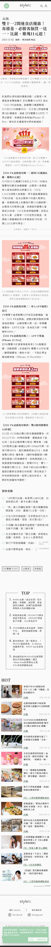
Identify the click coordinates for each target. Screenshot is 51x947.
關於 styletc (15, 910)
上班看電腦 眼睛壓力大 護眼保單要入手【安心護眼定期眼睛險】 (36, 839)
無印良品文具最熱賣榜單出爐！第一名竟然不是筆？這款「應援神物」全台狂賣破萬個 (36, 823)
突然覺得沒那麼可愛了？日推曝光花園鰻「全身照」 (37, 738)
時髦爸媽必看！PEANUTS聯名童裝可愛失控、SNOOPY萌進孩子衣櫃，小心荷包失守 (28, 618)
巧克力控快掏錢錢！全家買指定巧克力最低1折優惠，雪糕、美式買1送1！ (27, 517)
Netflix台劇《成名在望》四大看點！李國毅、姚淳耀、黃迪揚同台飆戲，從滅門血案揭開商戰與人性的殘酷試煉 (27, 603)
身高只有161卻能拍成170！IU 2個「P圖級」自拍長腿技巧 (36, 689)
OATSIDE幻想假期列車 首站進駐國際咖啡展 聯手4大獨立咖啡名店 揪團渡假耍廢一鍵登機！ (36, 722)
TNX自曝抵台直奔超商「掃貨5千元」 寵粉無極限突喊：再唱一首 (28, 631)
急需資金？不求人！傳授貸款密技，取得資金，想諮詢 (36, 856)
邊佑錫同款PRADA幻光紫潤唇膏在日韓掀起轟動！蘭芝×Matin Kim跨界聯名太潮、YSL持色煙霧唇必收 (28, 660)
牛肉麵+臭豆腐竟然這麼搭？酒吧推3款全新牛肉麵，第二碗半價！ (27, 526)
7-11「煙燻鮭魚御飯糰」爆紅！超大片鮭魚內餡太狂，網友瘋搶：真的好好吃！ (36, 773)
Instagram (37, 914)
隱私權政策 (9, 932)
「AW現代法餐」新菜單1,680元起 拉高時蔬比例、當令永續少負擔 (27, 499)
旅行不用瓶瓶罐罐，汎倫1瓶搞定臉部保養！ (36, 788)
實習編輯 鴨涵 (28, 39)
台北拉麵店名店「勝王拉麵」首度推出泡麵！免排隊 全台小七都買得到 (27, 535)
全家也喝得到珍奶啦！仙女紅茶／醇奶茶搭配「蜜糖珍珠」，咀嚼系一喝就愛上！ (36, 756)
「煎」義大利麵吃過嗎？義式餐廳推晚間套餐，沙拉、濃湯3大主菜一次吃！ (27, 508)
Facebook (17, 914)
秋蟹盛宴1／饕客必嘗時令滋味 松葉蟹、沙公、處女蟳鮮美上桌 (36, 806)
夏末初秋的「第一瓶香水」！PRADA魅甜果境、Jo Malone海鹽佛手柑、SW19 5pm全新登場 (28, 645)
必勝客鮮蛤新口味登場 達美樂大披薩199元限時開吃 (37, 706)
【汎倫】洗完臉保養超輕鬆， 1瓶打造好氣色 (36, 872)
